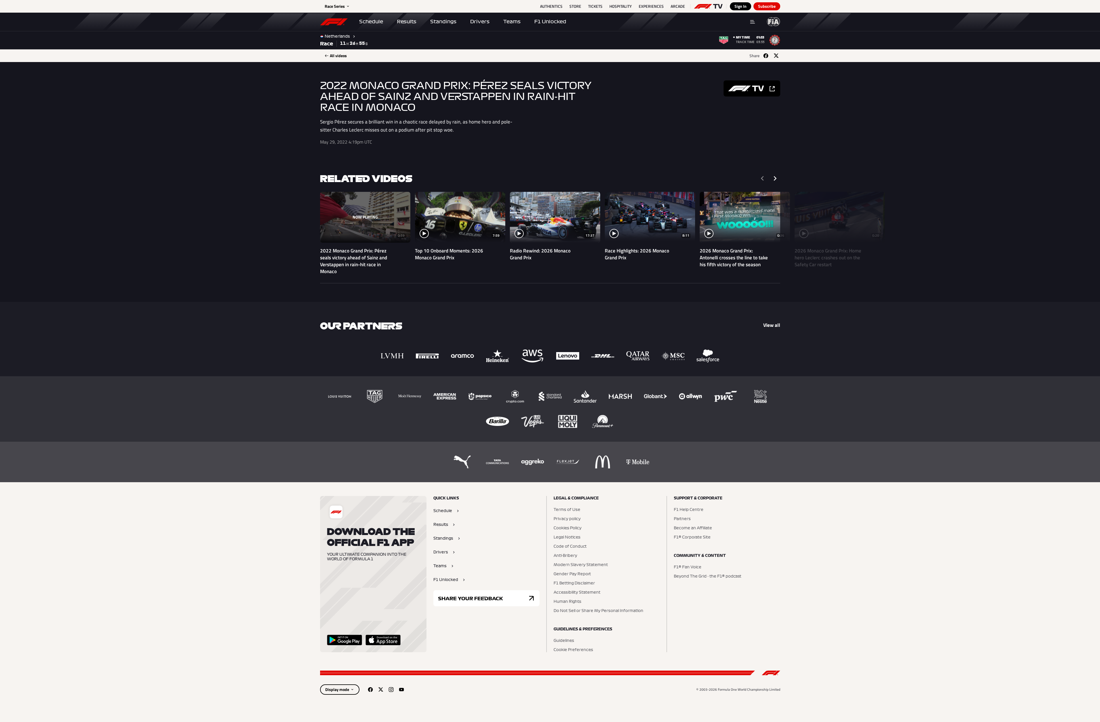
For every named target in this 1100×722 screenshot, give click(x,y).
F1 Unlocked (550, 21)
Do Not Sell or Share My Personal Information (598, 611)
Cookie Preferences (573, 650)
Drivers (479, 21)
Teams (512, 21)
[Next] (775, 178)
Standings (443, 21)
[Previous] (762, 178)
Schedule (371, 21)
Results (406, 21)
